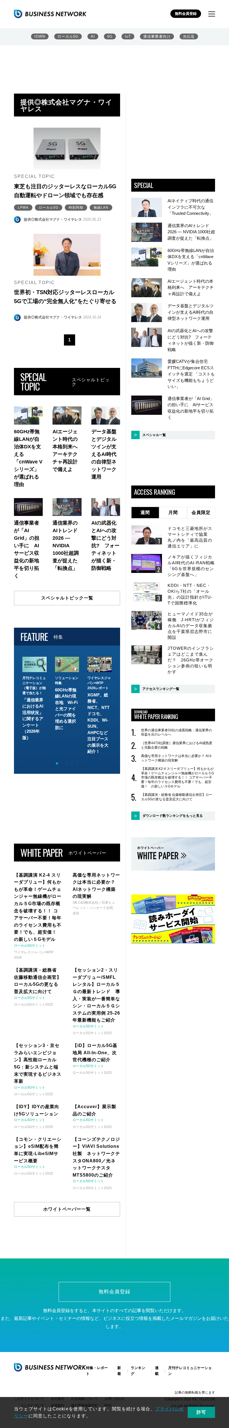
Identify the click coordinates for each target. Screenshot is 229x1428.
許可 (201, 1412)
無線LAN (101, 208)
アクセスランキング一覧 (160, 689)
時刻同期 (76, 208)
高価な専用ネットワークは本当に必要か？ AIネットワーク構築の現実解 (176, 758)
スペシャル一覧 (154, 435)
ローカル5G (68, 36)
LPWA (23, 208)
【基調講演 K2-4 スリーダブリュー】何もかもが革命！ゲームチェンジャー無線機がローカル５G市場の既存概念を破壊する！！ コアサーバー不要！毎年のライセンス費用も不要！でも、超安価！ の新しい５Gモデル (177, 777)
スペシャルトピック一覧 (67, 598)
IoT (128, 36)
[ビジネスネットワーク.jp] (50, 13)
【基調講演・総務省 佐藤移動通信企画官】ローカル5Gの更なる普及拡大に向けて (176, 797)
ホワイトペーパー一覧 (67, 1209)
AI (93, 36)
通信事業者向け (157, 36)
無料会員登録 (186, 13)
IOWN (39, 36)
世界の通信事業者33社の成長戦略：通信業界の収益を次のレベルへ (176, 732)
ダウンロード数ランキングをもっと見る (172, 816)
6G (110, 36)
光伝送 (189, 36)
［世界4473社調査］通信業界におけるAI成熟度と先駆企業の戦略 (176, 745)
